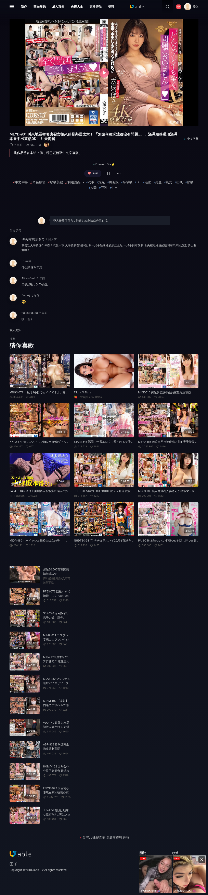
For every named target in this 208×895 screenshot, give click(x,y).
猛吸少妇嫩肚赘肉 (33, 239)
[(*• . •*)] (13, 300)
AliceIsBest (28, 278)
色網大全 (77, 6)
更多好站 (96, 6)
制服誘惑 (73, 182)
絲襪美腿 (56, 182)
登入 (56, 220)
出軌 (179, 182)
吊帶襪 (127, 182)
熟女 (169, 182)
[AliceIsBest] (13, 283)
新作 (24, 6)
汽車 (91, 182)
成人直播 (58, 6)
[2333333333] (13, 318)
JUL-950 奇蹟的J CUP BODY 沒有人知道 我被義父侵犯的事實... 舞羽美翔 (119, 491)
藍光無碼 (40, 6)
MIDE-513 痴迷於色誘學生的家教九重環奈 (164, 392)
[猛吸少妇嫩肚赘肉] (13, 246)
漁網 (148, 182)
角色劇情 (39, 182)
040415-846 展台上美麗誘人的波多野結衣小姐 (39, 491)
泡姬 (101, 182)
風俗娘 (114, 182)
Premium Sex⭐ (105, 164)
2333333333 (30, 313)
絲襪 (190, 182)
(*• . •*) (26, 295)
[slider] (80, 121)
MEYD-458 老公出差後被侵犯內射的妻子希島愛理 (169, 441)
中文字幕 (21, 182)
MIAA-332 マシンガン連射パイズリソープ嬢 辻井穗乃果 (56, 683)
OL (138, 182)
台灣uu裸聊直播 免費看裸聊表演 (105, 837)
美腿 (158, 182)
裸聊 (111, 6)
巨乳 (104, 188)
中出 (114, 188)
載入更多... (16, 330)
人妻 (93, 188)
